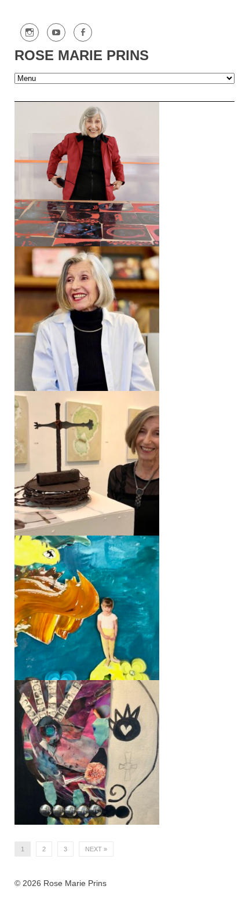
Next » (96, 849)
